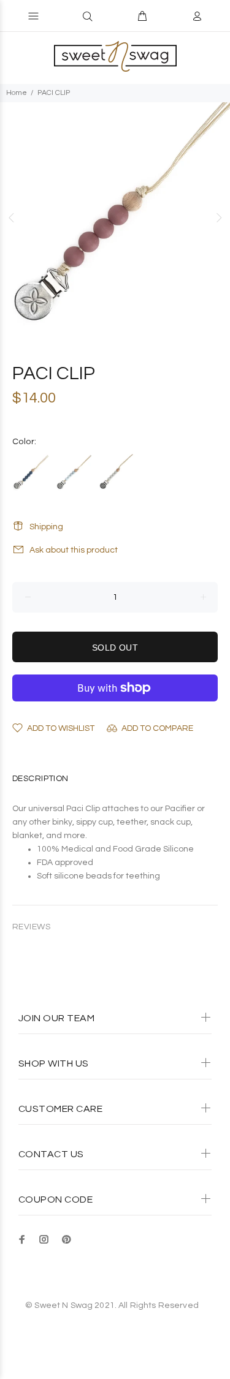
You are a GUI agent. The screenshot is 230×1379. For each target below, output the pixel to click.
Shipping (46, 527)
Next (218, 217)
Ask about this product (73, 550)
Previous (11, 217)
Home (16, 93)
